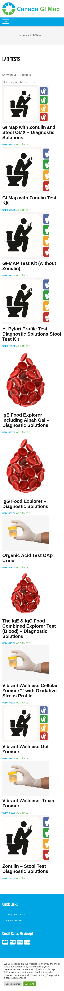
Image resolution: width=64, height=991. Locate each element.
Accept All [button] (29, 983)
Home (23, 35)
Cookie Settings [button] (13, 983)
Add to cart (23, 144)
